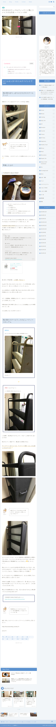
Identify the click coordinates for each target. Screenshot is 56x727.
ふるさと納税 (47, 191)
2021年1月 (43, 253)
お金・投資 (47, 177)
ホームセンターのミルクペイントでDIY (16, 67)
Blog (10, 1)
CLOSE (31, 63)
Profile (16, 1)
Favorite (47, 130)
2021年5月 (43, 239)
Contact (24, 1)
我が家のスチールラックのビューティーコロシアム (20, 73)
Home (4, 1)
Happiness (47, 141)
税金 (47, 201)
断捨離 (47, 198)
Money (47, 148)
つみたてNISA (47, 187)
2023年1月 (43, 215)
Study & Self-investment (47, 162)
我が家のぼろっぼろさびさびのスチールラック (19, 69)
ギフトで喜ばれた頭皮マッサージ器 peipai (47, 86)
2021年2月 (43, 249)
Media (30, 1)
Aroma (47, 110)
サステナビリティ (47, 184)
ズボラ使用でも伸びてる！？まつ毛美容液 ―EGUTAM (47, 98)
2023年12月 (44, 211)
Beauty (47, 113)
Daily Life (47, 120)
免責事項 (15, 725)
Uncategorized (47, 170)
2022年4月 (43, 218)
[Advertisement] (19, 47)
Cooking (47, 117)
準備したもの (11, 71)
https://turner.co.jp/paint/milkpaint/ (13, 259)
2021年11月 (43, 225)
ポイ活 (47, 194)
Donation (47, 127)
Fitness (47, 134)
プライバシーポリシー (7, 725)
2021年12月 (44, 222)
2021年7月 (43, 235)
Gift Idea (47, 137)
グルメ (47, 180)
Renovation (47, 155)
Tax (47, 167)
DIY (3, 7)
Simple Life (47, 158)
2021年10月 (44, 229)
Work (47, 174)
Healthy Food (47, 144)
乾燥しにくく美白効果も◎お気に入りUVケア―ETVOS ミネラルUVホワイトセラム (47, 92)
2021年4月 (43, 242)
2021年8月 (43, 232)
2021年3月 (43, 246)
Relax (47, 151)
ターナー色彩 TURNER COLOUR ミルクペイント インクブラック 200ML (16, 265)
